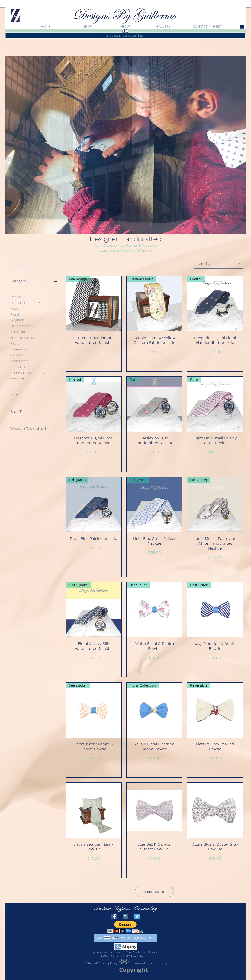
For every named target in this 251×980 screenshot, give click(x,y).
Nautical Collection (24, 338)
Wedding (17, 378)
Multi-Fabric (19, 332)
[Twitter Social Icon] (137, 916)
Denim (15, 297)
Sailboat (16, 355)
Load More (154, 891)
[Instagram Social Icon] (125, 916)
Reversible (18, 349)
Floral (14, 314)
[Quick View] (93, 810)
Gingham (17, 320)
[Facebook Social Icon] (114, 916)
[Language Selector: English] (233, 25)
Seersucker (19, 361)
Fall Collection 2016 (25, 303)
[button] (125, 927)
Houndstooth (20, 326)
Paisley (15, 343)
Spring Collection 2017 (27, 372)
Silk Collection (21, 367)
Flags (14, 308)
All (12, 291)
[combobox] (218, 264)
